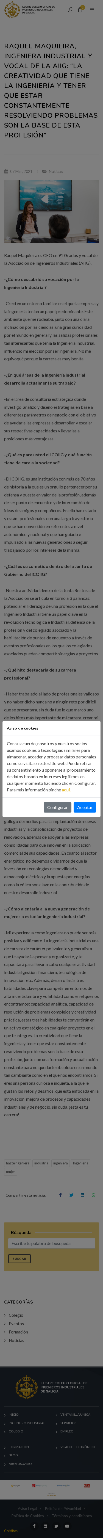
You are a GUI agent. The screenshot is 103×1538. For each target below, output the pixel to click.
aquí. (66, 789)
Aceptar (85, 807)
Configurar (57, 807)
